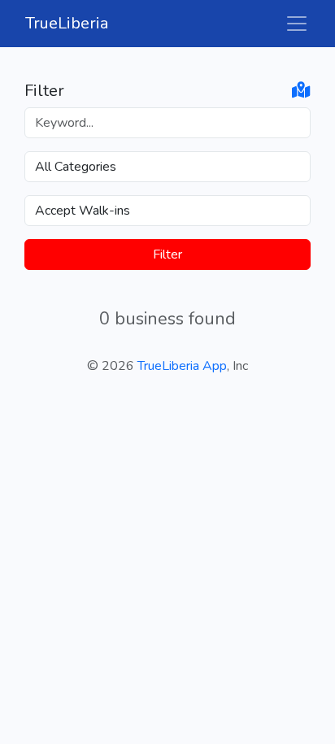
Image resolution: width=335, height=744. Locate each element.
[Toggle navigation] (297, 23)
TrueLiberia (66, 23)
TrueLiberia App (182, 366)
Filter (167, 254)
